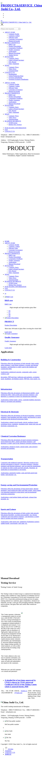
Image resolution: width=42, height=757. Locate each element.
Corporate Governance (16, 39)
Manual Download (14, 53)
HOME (7, 241)
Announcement (13, 70)
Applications (12, 51)
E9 (9, 316)
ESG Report (12, 62)
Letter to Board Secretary (16, 60)
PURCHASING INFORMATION (15, 128)
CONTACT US (10, 72)
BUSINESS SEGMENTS (13, 121)
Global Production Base (16, 76)
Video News (12, 69)
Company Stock (14, 58)
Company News (14, 67)
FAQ (6, 129)
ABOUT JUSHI (10, 32)
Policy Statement (14, 63)
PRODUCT (9, 322)
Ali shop (10, 749)
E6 (9, 311)
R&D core (9, 300)
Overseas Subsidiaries (15, 77)
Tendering (8, 751)
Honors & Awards (14, 41)
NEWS (7, 65)
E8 (9, 314)
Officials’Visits (13, 37)
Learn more (8, 332)
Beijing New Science (15, 124)
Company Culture (14, 36)
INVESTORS (9, 57)
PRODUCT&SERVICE (12, 43)
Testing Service (13, 55)
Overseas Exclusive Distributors (18, 79)
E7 (9, 312)
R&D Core (12, 44)
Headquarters (13, 74)
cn (1, 20)
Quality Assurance (14, 50)
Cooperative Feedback (15, 48)
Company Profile (14, 34)
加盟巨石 (8, 754)
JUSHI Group (13, 123)
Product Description (15, 46)
